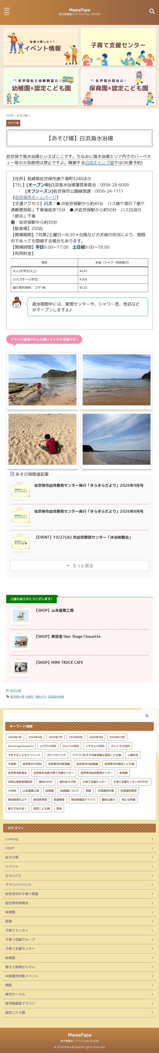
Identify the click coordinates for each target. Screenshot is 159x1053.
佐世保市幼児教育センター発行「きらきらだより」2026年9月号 (88, 485)
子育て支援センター (94, 782)
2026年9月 (96, 737)
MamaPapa (79, 10)
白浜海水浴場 (56, 696)
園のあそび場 (68, 782)
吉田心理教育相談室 (20, 782)
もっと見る (82, 566)
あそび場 (15, 690)
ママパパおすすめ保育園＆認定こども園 (96, 755)
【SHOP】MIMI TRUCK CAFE (58, 662)
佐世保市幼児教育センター (97, 773)
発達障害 (59, 799)
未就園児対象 (106, 791)
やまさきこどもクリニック (24, 755)
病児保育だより (17, 799)
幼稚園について (69, 791)
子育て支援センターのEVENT (131, 782)
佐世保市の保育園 (59, 764)
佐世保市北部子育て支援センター (54, 773)
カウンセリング (56, 755)
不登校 (12, 764)
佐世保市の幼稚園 (87, 764)
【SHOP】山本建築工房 (54, 610)
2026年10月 (117, 737)
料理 (88, 791)
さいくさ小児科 (120, 746)
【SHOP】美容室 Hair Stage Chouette (67, 636)
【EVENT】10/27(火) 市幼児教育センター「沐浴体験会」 (83, 537)
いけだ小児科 (48, 746)
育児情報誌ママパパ (83, 799)
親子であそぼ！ (17, 808)
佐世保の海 (17, 696)
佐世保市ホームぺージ (35, 197)
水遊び (30, 696)
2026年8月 (76, 737)
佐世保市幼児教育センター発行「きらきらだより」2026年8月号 (88, 511)
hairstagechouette (20, 746)
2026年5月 (15, 737)
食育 (59, 808)
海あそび (40, 696)
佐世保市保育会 (17, 773)
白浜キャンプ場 (99, 162)
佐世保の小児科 (32, 764)
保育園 (123, 773)
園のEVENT (46, 782)
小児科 (12, 791)
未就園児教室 (128, 791)
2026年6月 (35, 737)
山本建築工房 (31, 791)
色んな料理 (128, 799)
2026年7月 (55, 737)
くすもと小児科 (95, 746)
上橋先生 (133, 755)
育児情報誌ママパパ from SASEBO (79, 1041)
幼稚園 (50, 791)
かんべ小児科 (71, 746)
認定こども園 (42, 808)
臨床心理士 (108, 799)
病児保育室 (40, 799)
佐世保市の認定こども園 (119, 764)
